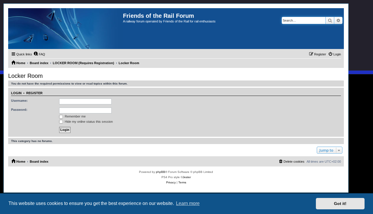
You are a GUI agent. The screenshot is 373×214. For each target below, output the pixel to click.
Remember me (75, 116)
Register (34, 93)
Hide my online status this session (88, 121)
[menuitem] (39, 54)
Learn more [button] (188, 203)
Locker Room (25, 76)
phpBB (160, 171)
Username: (19, 100)
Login (16, 93)
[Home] (65, 28)
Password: (19, 109)
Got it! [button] (340, 203)
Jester (187, 177)
